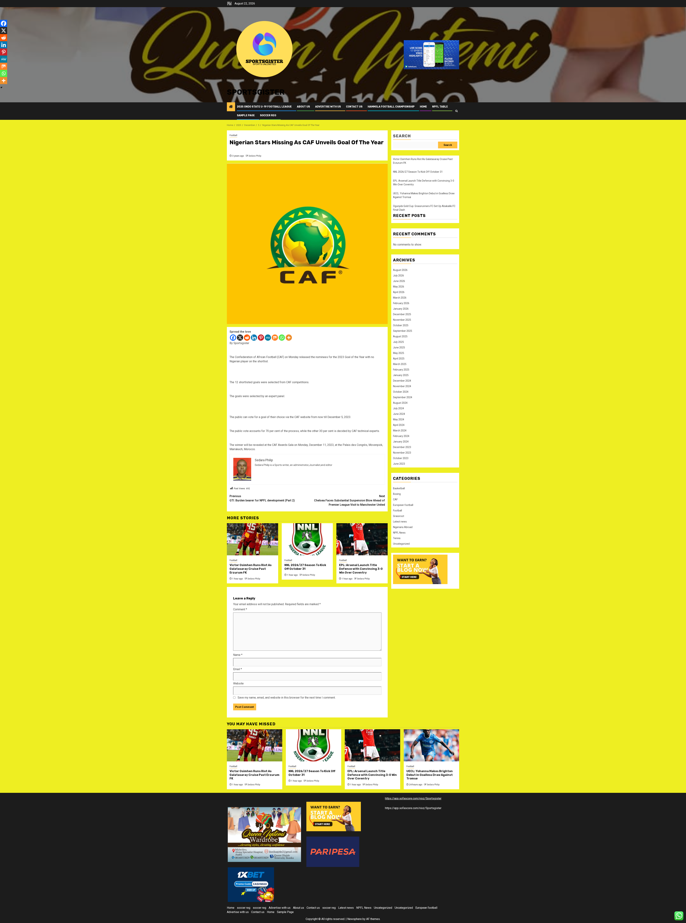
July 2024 (398, 408)
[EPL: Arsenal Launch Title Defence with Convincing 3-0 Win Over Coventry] (362, 539)
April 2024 (398, 425)
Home (423, 106)
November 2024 (402, 386)
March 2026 (399, 297)
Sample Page (246, 115)
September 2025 (402, 330)
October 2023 (400, 458)
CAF (395, 499)
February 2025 (401, 369)
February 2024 (401, 436)
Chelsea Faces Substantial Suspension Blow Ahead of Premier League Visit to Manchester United (349, 500)
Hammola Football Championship (391, 106)
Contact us (354, 106)
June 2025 (399, 347)
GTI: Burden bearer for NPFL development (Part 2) (262, 498)
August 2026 (400, 270)
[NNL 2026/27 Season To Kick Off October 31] (307, 539)
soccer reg (268, 115)
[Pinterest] (261, 337)
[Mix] (275, 337)
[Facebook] (233, 337)
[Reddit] (247, 337)
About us (303, 106)
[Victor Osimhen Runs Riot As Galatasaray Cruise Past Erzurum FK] (252, 539)
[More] (289, 337)
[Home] (231, 106)
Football (233, 135)
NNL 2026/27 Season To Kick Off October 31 (305, 567)
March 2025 (399, 364)
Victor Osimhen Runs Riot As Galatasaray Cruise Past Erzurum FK (251, 568)
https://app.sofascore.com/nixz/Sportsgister (413, 798)
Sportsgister (256, 92)
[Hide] (1, 87)
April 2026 (398, 292)
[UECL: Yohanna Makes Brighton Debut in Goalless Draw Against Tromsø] (431, 745)
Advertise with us (328, 106)
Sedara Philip (254, 156)
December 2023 (402, 447)
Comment (240, 609)
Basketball (399, 488)
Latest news (400, 521)
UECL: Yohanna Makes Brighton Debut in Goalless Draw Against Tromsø (429, 774)
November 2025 (402, 319)
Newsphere (354, 919)
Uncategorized (401, 543)
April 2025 (398, 358)
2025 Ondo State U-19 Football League (264, 106)
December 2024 (402, 380)
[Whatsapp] (282, 337)
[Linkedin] (254, 337)
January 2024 (401, 441)
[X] (240, 337)
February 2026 (401, 303)
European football (403, 505)
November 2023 (402, 452)
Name (237, 655)
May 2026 (398, 286)
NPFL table (440, 106)
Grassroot (398, 516)
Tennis (397, 538)
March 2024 (399, 430)
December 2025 (402, 314)
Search (402, 136)
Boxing (397, 493)
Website (238, 683)
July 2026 (398, 275)
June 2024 (399, 413)
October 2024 (400, 391)
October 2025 (400, 325)
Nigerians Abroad (402, 527)
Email (237, 669)
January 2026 (401, 308)
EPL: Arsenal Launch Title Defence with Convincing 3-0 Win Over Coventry (361, 568)
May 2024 (398, 419)
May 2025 (398, 353)
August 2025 (400, 336)
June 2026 (399, 281)
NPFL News (399, 532)
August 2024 (400, 402)
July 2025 (398, 342)
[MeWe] (268, 337)
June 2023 (399, 463)
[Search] (456, 110)
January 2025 (401, 375)
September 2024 (402, 397)
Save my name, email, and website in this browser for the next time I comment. (286, 697)
